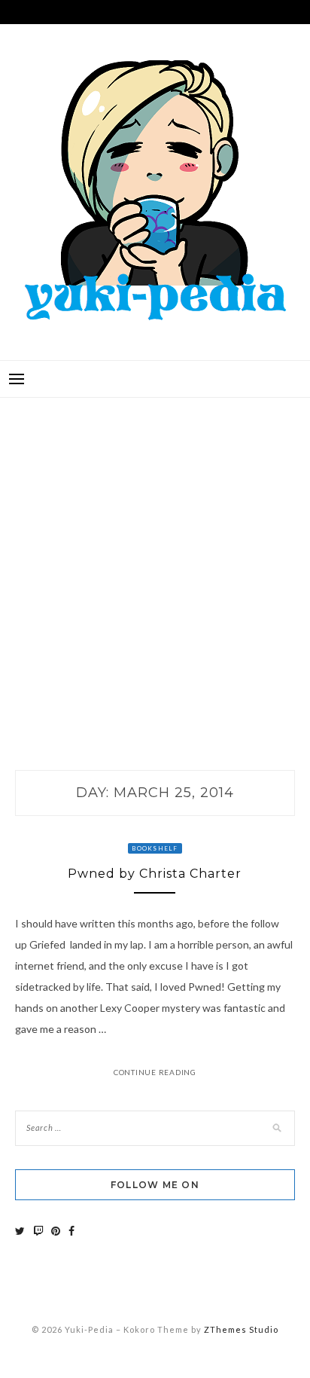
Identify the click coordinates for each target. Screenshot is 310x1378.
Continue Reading (155, 1072)
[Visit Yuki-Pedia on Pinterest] (55, 1230)
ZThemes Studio (241, 1329)
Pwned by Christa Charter (155, 873)
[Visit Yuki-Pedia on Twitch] (38, 1230)
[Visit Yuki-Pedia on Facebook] (71, 1230)
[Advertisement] (155, 568)
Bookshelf (155, 848)
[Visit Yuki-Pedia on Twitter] (20, 1230)
